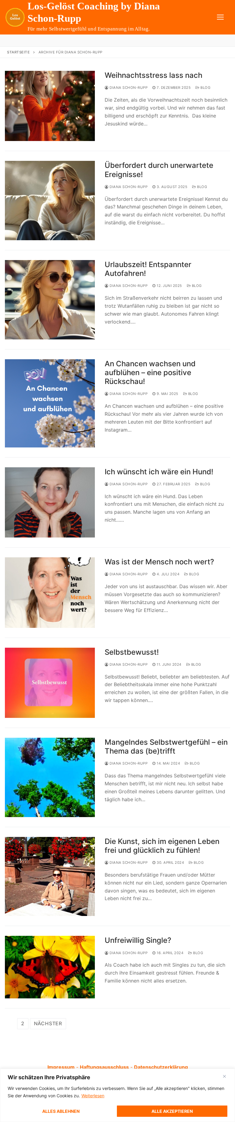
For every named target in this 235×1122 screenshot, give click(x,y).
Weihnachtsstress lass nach (153, 75)
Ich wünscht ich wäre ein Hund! (159, 471)
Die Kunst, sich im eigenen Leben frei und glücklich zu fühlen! (162, 846)
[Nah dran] (224, 1076)
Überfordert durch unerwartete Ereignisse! (159, 170)
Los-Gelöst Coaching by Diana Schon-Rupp (94, 12)
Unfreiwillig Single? (138, 940)
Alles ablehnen (61, 1111)
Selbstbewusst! (132, 652)
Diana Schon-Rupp (128, 87)
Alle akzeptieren (172, 1111)
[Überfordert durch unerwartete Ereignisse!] (50, 200)
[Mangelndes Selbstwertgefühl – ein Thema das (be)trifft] (50, 777)
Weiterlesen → (127, 136)
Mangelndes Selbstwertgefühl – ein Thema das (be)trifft (166, 746)
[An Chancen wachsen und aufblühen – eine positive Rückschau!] (50, 403)
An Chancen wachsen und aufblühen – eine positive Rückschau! (150, 372)
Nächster (48, 1023)
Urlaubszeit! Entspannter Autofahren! (148, 269)
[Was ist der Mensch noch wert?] (50, 592)
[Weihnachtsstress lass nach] (50, 106)
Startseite (18, 52)
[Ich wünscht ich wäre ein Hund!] (50, 502)
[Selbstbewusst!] (50, 683)
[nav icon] (220, 17)
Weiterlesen (92, 1095)
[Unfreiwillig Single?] (50, 967)
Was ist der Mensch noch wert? (159, 561)
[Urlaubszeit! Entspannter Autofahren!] (50, 299)
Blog (205, 87)
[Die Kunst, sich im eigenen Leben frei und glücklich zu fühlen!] (50, 876)
